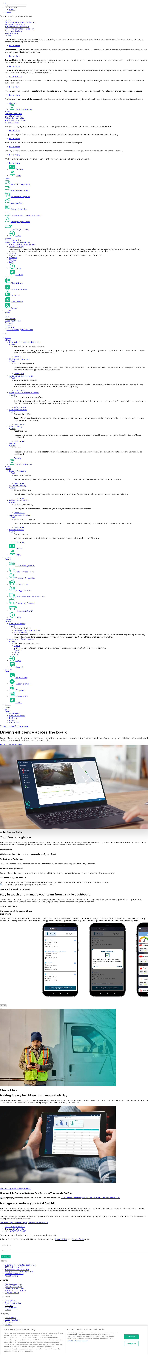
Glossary (19, 169)
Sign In (12, 253)
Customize (131, 1343)
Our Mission (10, 319)
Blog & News (17, 283)
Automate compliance (15, 120)
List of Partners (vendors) (77, 1341)
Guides (12, 260)
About (7, 316)
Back (8, 340)
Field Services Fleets (20, 190)
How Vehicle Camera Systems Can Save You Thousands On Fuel (90, 1198)
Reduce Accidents (13, 114)
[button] (1, 1008)
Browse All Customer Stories (22, 244)
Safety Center (15, 76)
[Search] (5, 3)
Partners (8, 310)
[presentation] (1, 1005)
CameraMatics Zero (13, 31)
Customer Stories (13, 240)
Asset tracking (11, 33)
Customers (8, 238)
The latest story (16, 247)
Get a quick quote (23, 109)
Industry (8, 178)
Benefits (7, 111)
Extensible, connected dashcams (20, 22)
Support (13, 258)
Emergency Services (20, 222)
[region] (74, 1340)
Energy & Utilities (19, 209)
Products (8, 20)
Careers (8, 325)
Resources (8, 277)
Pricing (7, 312)
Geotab (8, 35)
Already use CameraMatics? (17, 242)
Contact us (10, 327)
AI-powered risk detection (17, 27)
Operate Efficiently (13, 116)
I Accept (131, 1337)
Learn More (14, 56)
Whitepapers (17, 302)
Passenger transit (20, 229)
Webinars (15, 295)
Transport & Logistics (20, 197)
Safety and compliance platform (19, 29)
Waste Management (20, 184)
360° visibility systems (15, 24)
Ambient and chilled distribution (26, 215)
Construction (17, 203)
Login (18, 236)
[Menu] (5, 334)
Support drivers (12, 122)
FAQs (18, 176)
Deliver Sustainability (14, 118)
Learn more (14, 46)
